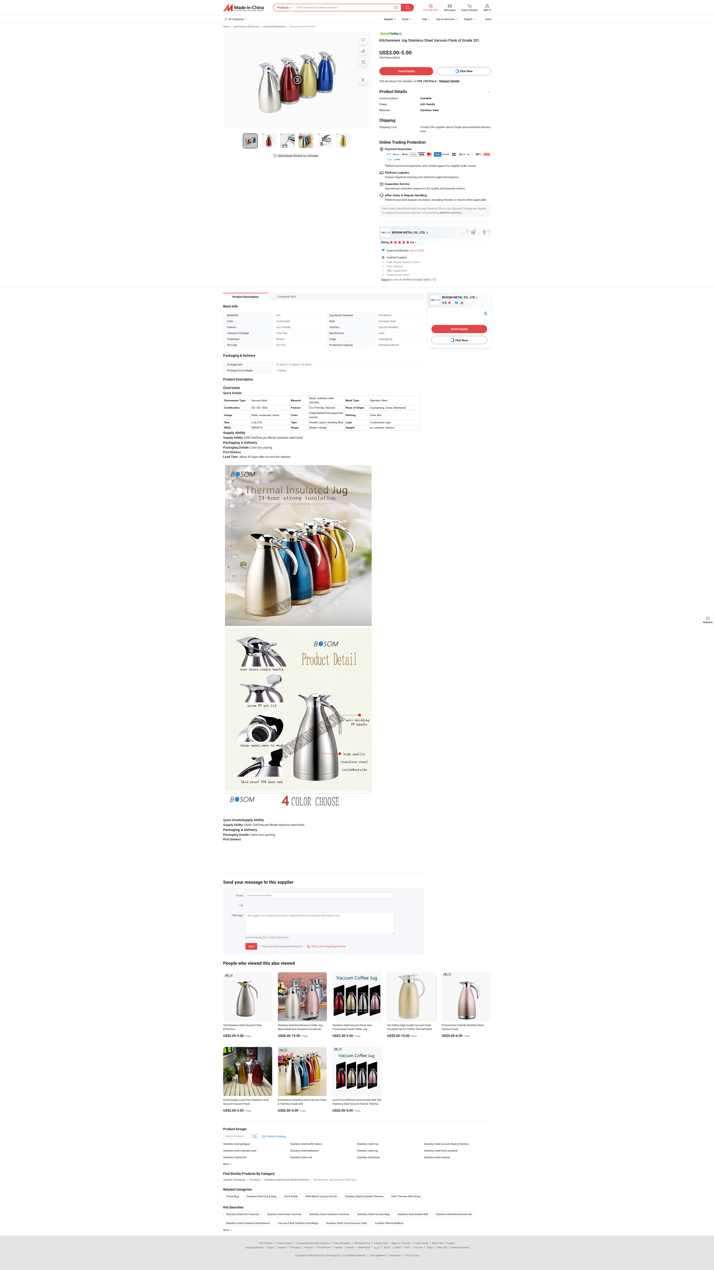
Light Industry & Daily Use (246, 26)
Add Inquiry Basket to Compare (298, 155)
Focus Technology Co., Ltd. (332, 1255)
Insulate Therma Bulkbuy (389, 1223)
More (226, 1230)
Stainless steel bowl (368, 1157)
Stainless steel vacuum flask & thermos (446, 1144)
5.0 (444, 302)
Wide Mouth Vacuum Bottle (321, 1196)
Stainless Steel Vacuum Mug (373, 1214)
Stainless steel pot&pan (236, 1144)
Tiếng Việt (442, 1247)
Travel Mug (232, 1196)
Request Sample (449, 81)
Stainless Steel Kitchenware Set (454, 1214)
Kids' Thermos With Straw (406, 1196)
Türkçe (429, 1247)
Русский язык (324, 1247)
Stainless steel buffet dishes (306, 1144)
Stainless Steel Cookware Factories (329, 1214)
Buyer (405, 19)
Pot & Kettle (291, 1196)
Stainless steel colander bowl (239, 1150)
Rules (488, 19)
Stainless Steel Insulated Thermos (364, 1196)
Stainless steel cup (367, 1150)
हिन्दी (407, 1247)
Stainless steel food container (441, 1150)
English (270, 1247)
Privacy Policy (412, 1255)
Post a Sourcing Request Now (326, 946)
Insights (451, 1243)
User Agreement (378, 1255)
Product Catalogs (275, 1136)
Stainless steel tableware (304, 1150)
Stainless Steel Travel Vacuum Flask (346, 1223)
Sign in (487, 10)
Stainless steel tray (368, 1144)
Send (251, 946)
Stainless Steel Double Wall (413, 1214)
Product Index (421, 1243)
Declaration (395, 1255)
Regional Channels (401, 1243)
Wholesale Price (362, 1243)
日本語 (397, 1247)
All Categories (236, 19)
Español (282, 1247)
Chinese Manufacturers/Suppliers (312, 1243)
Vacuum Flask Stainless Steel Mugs (298, 1223)
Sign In (385, 279)
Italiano (338, 1247)
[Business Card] (485, 313)
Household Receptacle (274, 26)
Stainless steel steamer (437, 1157)
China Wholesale (341, 1243)
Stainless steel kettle (234, 1157)
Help (424, 19)
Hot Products (266, 1243)
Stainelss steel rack (301, 1157)
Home (226, 26)
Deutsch (350, 1247)
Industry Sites (381, 1243)
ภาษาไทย (417, 1247)
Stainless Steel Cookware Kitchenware (248, 1223)
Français (308, 1247)
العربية (377, 1247)
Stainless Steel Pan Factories (242, 1214)
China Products (284, 1243)
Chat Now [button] (466, 71)
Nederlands (364, 1247)
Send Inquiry (406, 71)
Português (295, 1247)
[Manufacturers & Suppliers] (243, 8)
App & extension (445, 19)
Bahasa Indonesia (460, 1247)
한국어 (387, 1247)
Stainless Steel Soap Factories (284, 1214)
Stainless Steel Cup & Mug (261, 1196)
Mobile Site (437, 1243)
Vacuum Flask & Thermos (302, 26)
